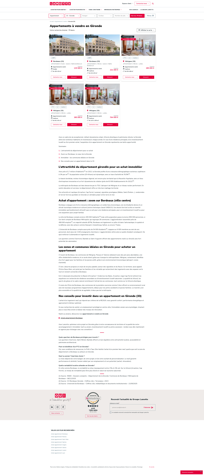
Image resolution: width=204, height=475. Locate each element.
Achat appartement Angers (58, 445)
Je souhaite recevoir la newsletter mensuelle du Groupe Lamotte (130, 412)
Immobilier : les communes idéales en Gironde (77, 158)
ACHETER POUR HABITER (58, 9)
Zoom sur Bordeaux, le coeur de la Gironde (76, 154)
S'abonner (147, 407)
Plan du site (53, 467)
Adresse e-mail (114, 403)
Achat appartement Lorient (58, 450)
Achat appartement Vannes (58, 447)
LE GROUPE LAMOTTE (146, 9)
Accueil (52, 21)
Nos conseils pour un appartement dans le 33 (77, 161)
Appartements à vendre (61, 21)
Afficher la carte (146, 30)
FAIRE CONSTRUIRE (94, 9)
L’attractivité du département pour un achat (77, 151)
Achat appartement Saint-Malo (60, 439)
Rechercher (153, 3)
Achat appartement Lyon (58, 453)
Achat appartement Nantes (58, 442)
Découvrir (74, 77)
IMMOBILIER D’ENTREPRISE (112, 9)
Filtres (149, 16)
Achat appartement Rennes (59, 437)
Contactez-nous (141, 3)
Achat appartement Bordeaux (72, 318)
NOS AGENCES (133, 9)
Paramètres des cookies (84, 467)
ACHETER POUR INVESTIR (77, 9)
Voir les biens (136, 16)
